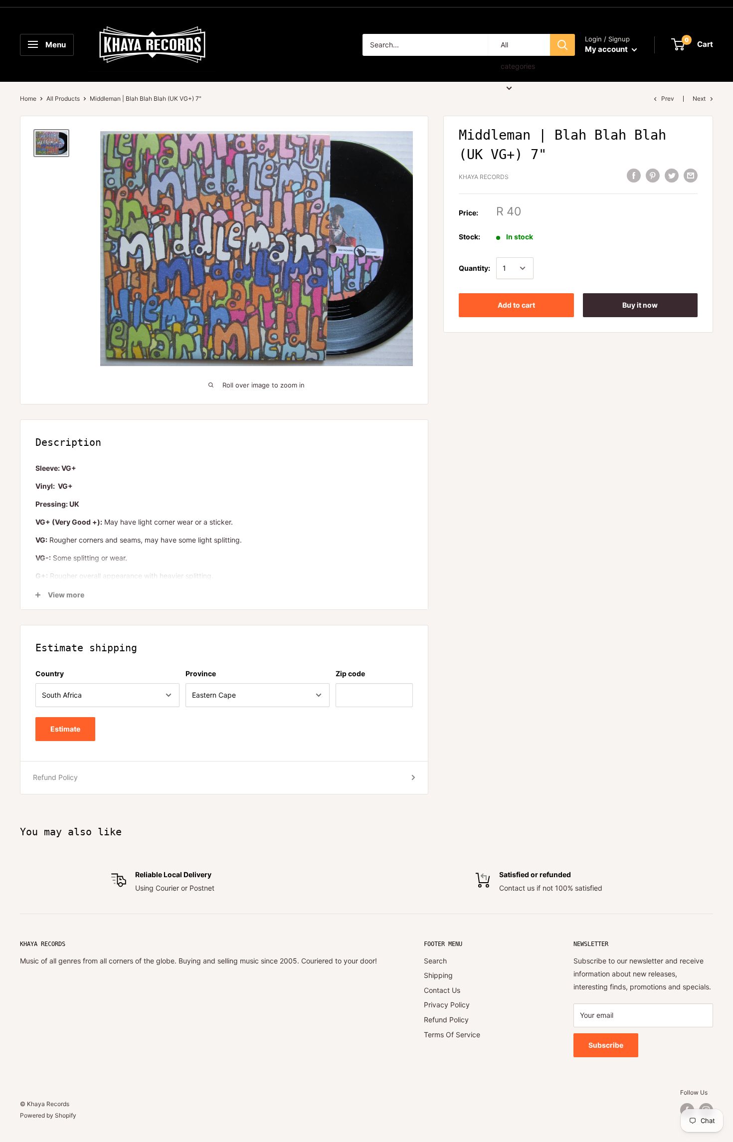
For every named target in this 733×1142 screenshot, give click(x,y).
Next (699, 98)
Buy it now (640, 305)
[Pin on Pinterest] (653, 176)
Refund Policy (55, 777)
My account (607, 49)
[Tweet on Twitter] (672, 176)
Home (28, 98)
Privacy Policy (447, 1004)
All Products (63, 98)
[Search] (562, 45)
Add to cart (516, 305)
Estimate (65, 729)
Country (49, 673)
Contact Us (442, 990)
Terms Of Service (452, 1034)
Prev (667, 98)
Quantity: (474, 268)
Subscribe (605, 1045)
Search (435, 960)
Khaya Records (484, 177)
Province (200, 673)
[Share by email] (691, 176)
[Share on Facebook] (634, 176)
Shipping (438, 975)
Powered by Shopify (48, 1115)
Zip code (350, 673)
